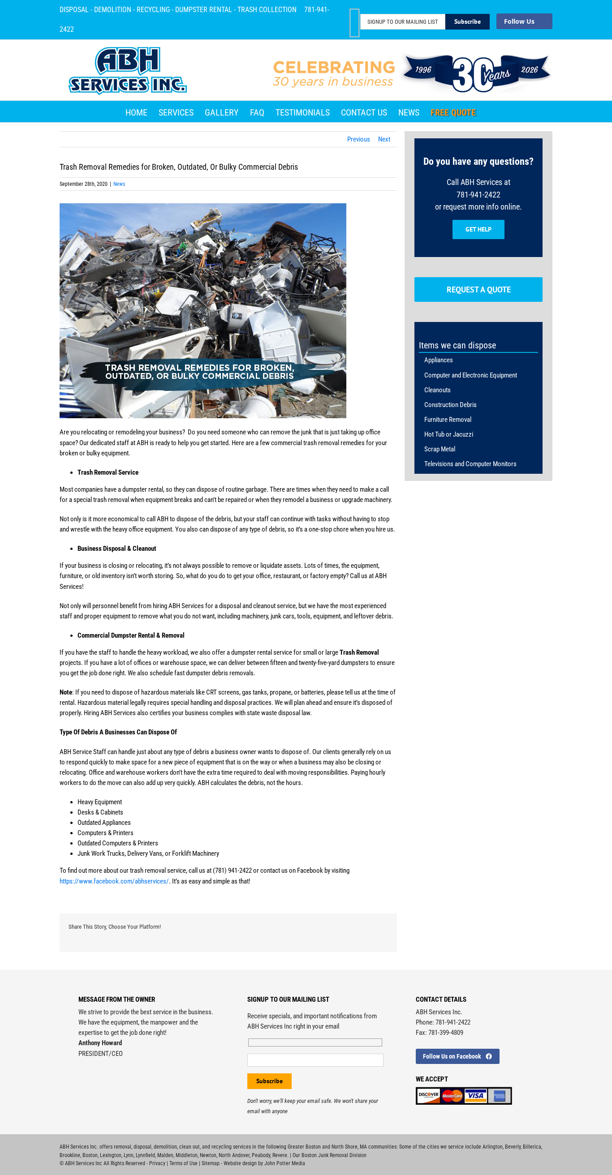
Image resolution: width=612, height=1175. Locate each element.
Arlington (493, 1147)
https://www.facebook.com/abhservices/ (114, 881)
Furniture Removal (447, 420)
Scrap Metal (439, 449)
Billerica (532, 1147)
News (119, 184)
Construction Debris (450, 405)
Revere (279, 1155)
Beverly (513, 1147)
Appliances (438, 360)
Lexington (110, 1155)
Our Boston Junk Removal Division (329, 1155)
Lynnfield (145, 1155)
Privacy (157, 1163)
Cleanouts (437, 390)
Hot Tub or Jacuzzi (448, 434)
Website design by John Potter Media (264, 1163)
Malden (165, 1155)
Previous (358, 139)
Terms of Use (183, 1163)
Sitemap (211, 1163)
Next (384, 139)
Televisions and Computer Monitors (470, 464)
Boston (90, 1155)
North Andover (234, 1155)
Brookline (70, 1155)
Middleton (187, 1155)
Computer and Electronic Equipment (470, 375)
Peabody (261, 1155)
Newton (208, 1155)
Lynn (129, 1155)
